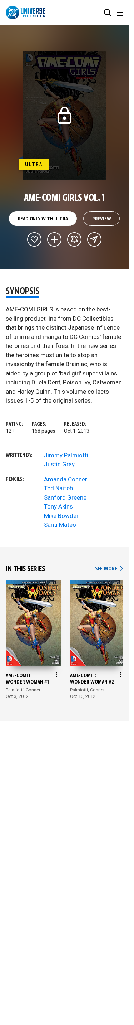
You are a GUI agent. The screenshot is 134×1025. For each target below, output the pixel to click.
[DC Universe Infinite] (25, 12)
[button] (107, 12)
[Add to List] (54, 239)
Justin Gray (59, 464)
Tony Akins (58, 506)
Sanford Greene (65, 497)
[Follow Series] (74, 239)
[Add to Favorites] (34, 239)
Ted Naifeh (58, 488)
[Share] (94, 239)
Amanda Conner (65, 479)
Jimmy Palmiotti (66, 455)
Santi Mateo (60, 524)
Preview (101, 219)
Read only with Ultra (43, 219)
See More (109, 569)
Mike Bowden (62, 515)
